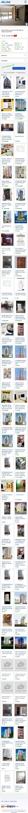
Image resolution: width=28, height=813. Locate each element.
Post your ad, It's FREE (18, 68)
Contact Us (7, 801)
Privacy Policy (14, 812)
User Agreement (20, 811)
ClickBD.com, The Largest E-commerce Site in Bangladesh (5, 2)
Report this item (21, 72)
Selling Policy (13, 801)
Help (2, 801)
